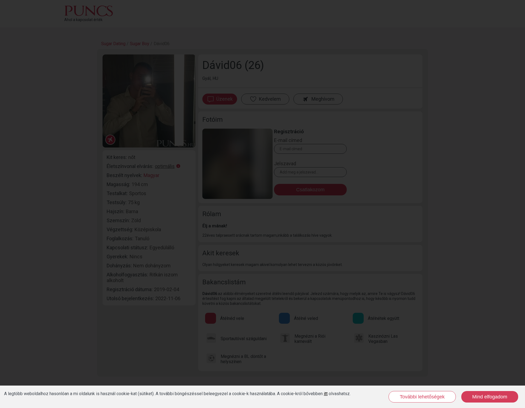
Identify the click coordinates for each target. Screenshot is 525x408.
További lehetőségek (422, 397)
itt (326, 393)
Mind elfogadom (489, 397)
